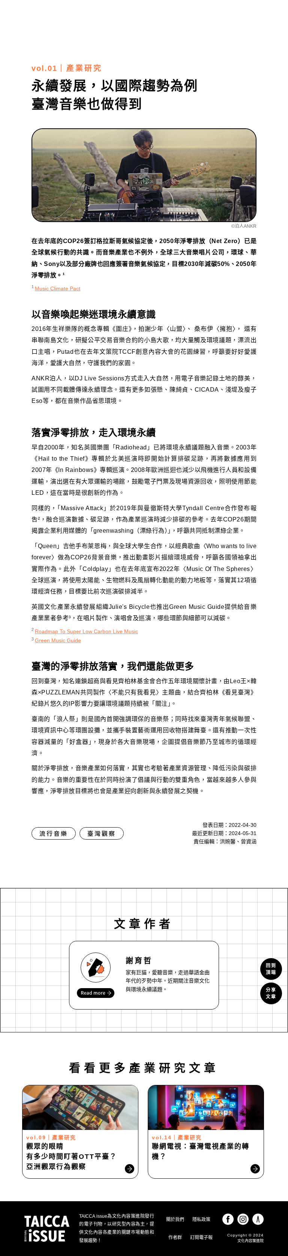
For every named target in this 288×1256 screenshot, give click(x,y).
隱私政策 (201, 1219)
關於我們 (175, 1219)
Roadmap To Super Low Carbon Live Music (86, 631)
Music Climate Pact (57, 288)
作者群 (175, 1237)
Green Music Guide (58, 640)
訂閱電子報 (201, 1237)
